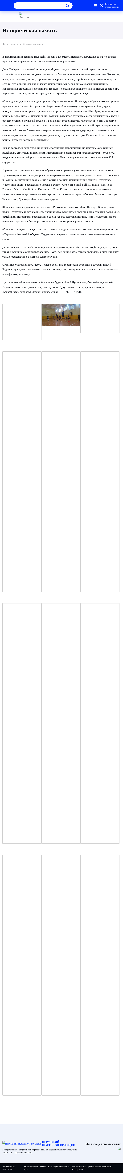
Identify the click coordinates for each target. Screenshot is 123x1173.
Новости (14, 44)
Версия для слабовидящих (112, 5)
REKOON (7, 1169)
